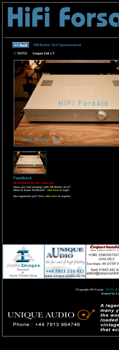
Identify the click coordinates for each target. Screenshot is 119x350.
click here (53, 190)
